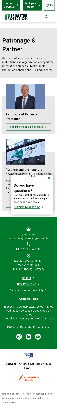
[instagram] (19, 337)
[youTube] (38, 337)
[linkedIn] (28, 337)
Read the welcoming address (26, 127)
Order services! (9, 5)
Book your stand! (30, 5)
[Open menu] (53, 17)
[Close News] (32, 175)
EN (49, 5)
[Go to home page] (19, 18)
